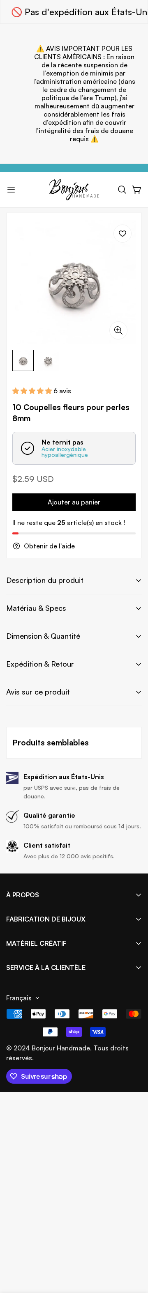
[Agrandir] (118, 330)
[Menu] (11, 190)
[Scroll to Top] (133, 1249)
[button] (122, 190)
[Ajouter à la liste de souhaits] (122, 234)
